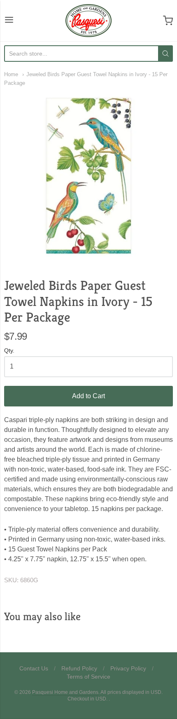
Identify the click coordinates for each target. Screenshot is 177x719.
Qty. (9, 351)
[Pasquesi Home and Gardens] (88, 20)
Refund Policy (79, 668)
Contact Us (33, 668)
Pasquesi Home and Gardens (65, 692)
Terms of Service (88, 676)
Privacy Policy (128, 668)
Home (11, 74)
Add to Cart (88, 395)
